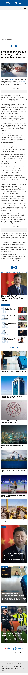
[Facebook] (12, 46)
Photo (12, 656)
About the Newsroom (7, 668)
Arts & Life (14, 654)
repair (15, 106)
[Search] (20, 8)
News (2, 39)
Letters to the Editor (19, 668)
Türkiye (4, 652)
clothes (23, 81)
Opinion (21, 652)
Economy (9, 39)
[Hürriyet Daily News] (14, 3)
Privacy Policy (4, 666)
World (3, 654)
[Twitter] (16, 46)
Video (4, 656)
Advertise (3, 670)
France (12, 79)
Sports (21, 654)
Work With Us (17, 666)
